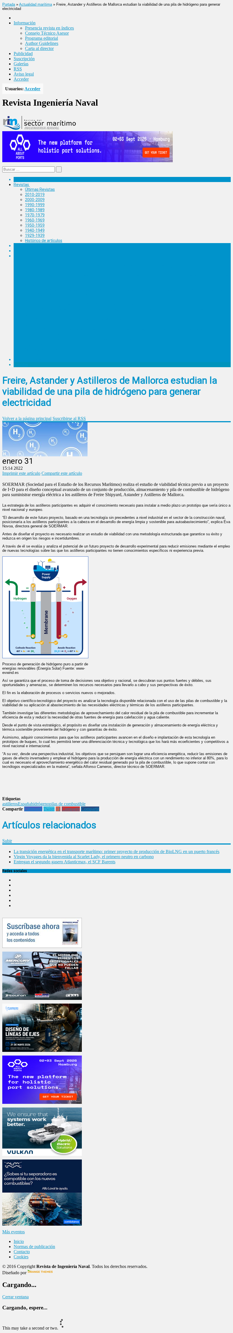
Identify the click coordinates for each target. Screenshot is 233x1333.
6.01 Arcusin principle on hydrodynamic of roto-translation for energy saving (104, 265)
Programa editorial (41, 38)
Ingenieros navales (30, 359)
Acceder (21, 79)
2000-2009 (35, 199)
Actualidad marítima (35, 4)
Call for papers (38, 344)
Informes (22, 250)
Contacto (22, 1251)
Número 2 (34, 314)
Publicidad (23, 53)
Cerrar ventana (15, 1296)
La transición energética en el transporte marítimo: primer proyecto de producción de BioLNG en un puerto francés (116, 851)
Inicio (19, 1241)
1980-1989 (35, 210)
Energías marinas (29, 245)
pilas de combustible (67, 803)
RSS (18, 68)
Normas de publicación (45, 349)
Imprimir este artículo (21, 473)
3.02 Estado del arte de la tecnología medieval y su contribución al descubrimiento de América (120, 309)
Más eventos (13, 1231)
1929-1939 (35, 235)
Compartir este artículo (61, 473)
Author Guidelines (41, 43)
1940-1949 (35, 230)
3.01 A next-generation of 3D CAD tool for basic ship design (89, 304)
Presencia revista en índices (49, 28)
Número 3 (34, 299)
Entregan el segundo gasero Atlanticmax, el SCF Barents (64, 861)
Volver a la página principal (26, 418)
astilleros (10, 803)
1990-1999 (35, 204)
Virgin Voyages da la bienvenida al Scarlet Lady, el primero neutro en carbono (84, 856)
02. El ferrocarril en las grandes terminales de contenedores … (91, 339)
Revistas (21, 184)
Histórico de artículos (43, 240)
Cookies (21, 1256)
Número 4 (34, 285)
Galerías (21, 63)
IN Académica (26, 256)
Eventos (21, 364)
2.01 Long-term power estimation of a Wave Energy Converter (91, 319)
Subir (7, 840)
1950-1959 (35, 225)
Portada (8, 4)
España (24, 803)
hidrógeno (40, 803)
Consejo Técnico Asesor (47, 33)
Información (36, 354)
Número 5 (34, 270)
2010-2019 (35, 194)
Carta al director (39, 48)
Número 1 (34, 324)
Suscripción (24, 58)
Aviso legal (24, 74)
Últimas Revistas (40, 189)
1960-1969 (35, 220)
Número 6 (34, 260)
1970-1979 (35, 215)
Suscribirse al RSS (69, 418)
